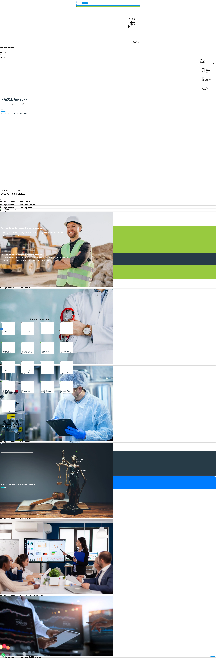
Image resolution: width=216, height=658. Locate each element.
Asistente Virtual (136, 42)
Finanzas (129, 17)
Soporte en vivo (136, 40)
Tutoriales (135, 41)
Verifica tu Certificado (204, 85)
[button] (19, 190)
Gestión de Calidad (131, 18)
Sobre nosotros (133, 9)
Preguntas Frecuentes (81, 470)
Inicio (132, 8)
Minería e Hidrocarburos (132, 27)
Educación (130, 16)
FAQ (131, 38)
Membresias (78, 472)
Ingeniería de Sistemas (132, 22)
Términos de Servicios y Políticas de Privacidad (20, 113)
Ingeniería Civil (130, 21)
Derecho (129, 15)
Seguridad (130, 29)
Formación (78, 461)
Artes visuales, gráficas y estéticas (208, 63)
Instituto (77, 468)
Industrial (129, 20)
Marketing (130, 25)
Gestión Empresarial (131, 19)
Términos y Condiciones (81, 464)
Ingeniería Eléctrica (131, 23)
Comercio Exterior (131, 14)
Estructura (132, 10)
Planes (132, 34)
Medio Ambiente (131, 26)
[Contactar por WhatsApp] (3, 655)
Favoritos (5, 48)
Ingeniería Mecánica (131, 24)
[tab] (108, 200)
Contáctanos (78, 474)
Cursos (1, 48)
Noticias (201, 84)
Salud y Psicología (131, 28)
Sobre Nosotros (79, 459)
